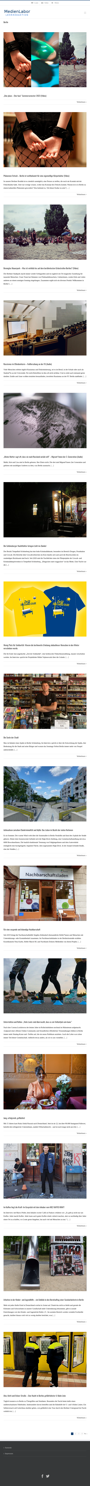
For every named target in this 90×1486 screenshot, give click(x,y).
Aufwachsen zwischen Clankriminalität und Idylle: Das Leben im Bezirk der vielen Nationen (38, 830)
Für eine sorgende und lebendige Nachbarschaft (22, 929)
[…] (67, 188)
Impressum (9, 1454)
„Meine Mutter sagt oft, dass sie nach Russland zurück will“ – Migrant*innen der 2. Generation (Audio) (43, 456)
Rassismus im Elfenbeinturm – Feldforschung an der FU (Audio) (28, 364)
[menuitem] (35, 2)
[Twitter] (47, 1476)
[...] (7, 565)
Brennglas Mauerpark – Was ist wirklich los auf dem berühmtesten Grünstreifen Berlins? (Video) (41, 268)
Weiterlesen (81, 102)
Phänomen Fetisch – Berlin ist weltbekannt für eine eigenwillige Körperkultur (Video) (36, 175)
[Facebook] (42, 1476)
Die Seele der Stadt (11, 737)
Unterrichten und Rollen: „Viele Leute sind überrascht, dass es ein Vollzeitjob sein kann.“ (38, 1021)
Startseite (8, 1448)
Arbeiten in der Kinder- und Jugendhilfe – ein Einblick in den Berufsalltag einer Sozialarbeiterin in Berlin (44, 1299)
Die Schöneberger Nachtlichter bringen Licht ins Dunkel (25, 545)
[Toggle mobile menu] (85, 12)
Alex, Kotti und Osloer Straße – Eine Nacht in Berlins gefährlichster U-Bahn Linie (35, 1395)
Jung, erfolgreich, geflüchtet (14, 1118)
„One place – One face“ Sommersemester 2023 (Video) (25, 95)
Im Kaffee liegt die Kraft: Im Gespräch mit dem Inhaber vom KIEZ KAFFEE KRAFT (34, 1207)
